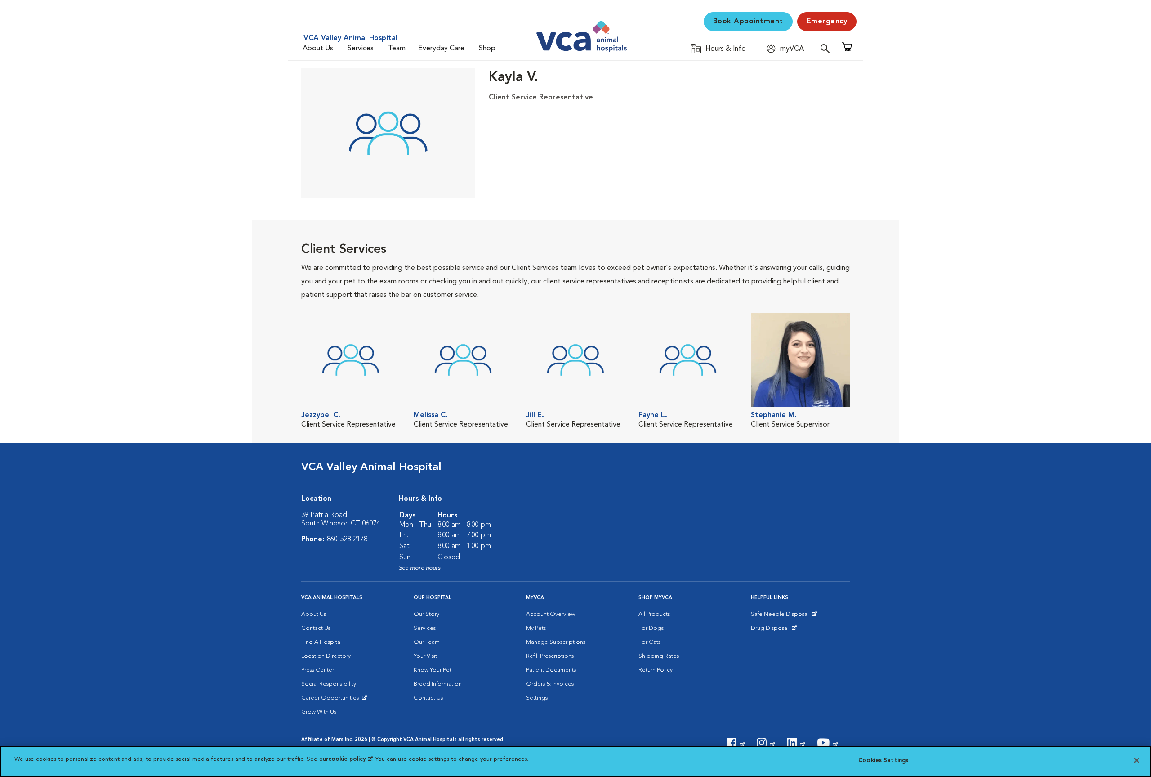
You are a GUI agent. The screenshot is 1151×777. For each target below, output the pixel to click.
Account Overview (550, 614)
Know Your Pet (432, 670)
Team (397, 48)
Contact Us (315, 628)
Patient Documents (551, 670)
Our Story (426, 614)
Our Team (427, 642)
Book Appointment (748, 21)
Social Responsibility (328, 684)
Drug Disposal (773, 630)
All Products (654, 614)
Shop (487, 48)
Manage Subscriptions (555, 642)
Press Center (317, 670)
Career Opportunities (331, 700)
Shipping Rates (658, 656)
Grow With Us (318, 712)
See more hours (420, 568)
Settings (537, 698)
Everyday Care (441, 48)
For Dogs (651, 628)
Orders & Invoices (550, 684)
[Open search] (827, 48)
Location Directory (326, 656)
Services (361, 48)
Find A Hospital (321, 642)
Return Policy (655, 670)
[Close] (1137, 760)
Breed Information (438, 684)
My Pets (536, 628)
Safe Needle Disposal (781, 616)
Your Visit (425, 656)
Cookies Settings (883, 761)
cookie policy (350, 759)
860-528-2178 (347, 539)
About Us (318, 48)
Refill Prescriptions (550, 656)
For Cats (649, 642)
